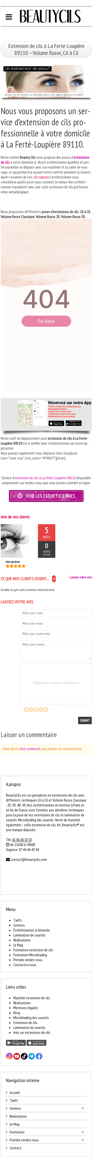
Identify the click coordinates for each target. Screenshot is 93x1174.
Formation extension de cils (33, 949)
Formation (17, 1132)
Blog (16, 1012)
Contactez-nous (24, 964)
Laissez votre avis (81, 577)
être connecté (30, 748)
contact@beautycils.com (29, 859)
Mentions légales (25, 1007)
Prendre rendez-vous (27, 959)
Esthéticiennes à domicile (31, 930)
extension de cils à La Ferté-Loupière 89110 (45, 477)
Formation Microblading (30, 954)
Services (19, 925)
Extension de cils (25, 1022)
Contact (15, 1147)
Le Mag (18, 944)
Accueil (15, 1092)
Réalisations (22, 939)
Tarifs (17, 920)
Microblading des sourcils (31, 1017)
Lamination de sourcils (29, 935)
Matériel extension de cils (31, 997)
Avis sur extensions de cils (31, 1032)
